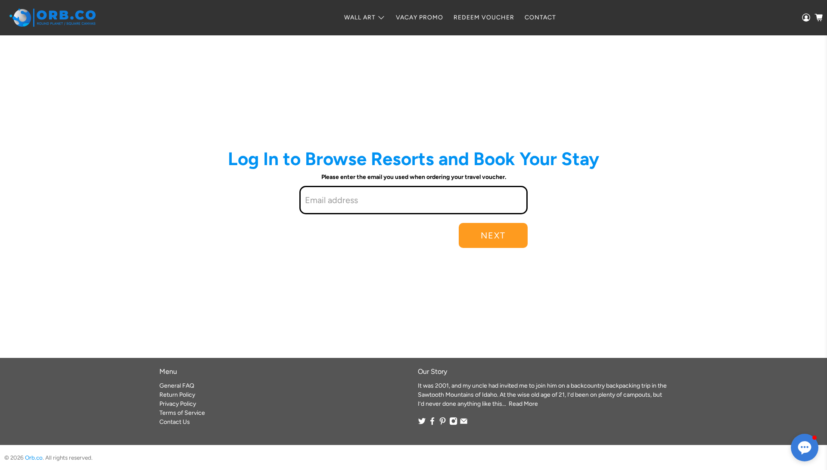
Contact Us (174, 422)
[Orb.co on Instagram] (453, 423)
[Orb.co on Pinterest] (442, 423)
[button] (804, 447)
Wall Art (360, 17)
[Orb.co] (52, 18)
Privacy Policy (177, 403)
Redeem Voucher (484, 17)
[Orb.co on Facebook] (432, 423)
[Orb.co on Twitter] (422, 423)
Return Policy (177, 394)
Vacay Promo (419, 17)
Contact (540, 17)
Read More (523, 403)
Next (493, 235)
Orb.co (34, 457)
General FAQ (176, 385)
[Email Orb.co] (464, 423)
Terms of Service (182, 413)
